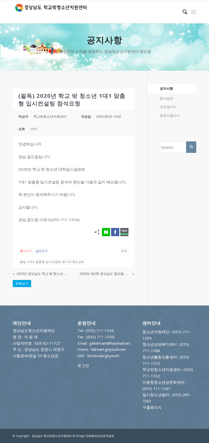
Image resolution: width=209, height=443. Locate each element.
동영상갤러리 (170, 115)
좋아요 (26, 251)
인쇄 (124, 251)
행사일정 (166, 98)
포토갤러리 (168, 106)
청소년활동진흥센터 (159, 356)
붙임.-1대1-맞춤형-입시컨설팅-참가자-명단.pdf (51, 262)
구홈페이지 (152, 407)
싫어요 (41, 251)
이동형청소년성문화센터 (163, 382)
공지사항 (166, 88)
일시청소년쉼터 (155, 394)
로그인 (83, 365)
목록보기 (22, 283)
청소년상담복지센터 (159, 344)
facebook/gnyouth (103, 355)
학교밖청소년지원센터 (161, 369)
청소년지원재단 (155, 331)
